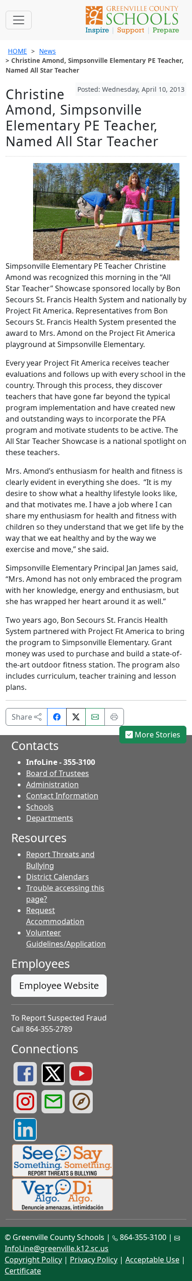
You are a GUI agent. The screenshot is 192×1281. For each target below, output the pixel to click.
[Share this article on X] (76, 717)
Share (23, 717)
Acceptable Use (152, 1259)
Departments (49, 818)
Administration (52, 784)
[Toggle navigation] (19, 20)
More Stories (156, 734)
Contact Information (62, 795)
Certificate (23, 1271)
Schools (40, 807)
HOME (17, 51)
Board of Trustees (57, 773)
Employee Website (59, 985)
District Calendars (57, 877)
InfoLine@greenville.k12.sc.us (57, 1248)
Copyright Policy (33, 1259)
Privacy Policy (93, 1259)
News (47, 51)
